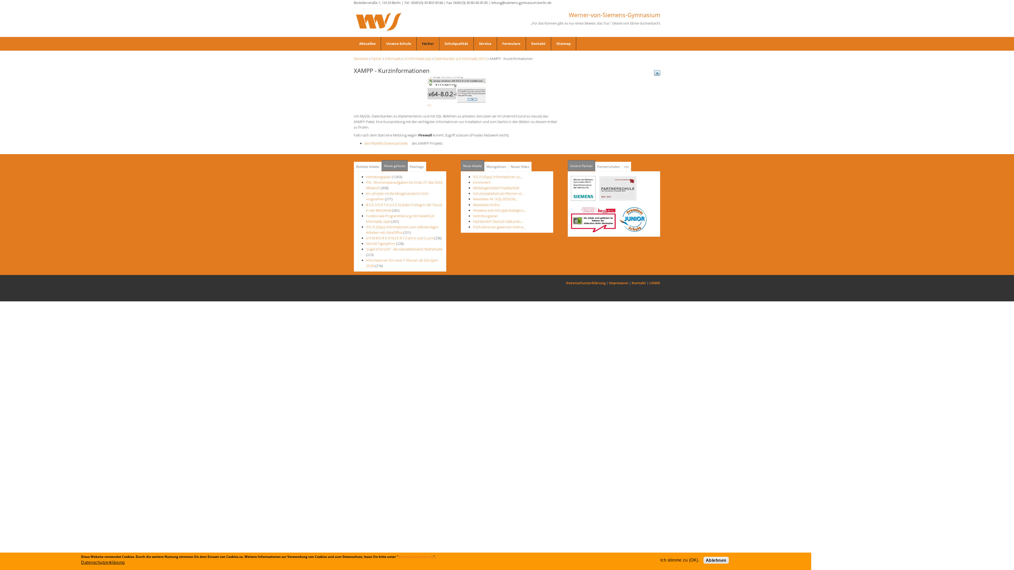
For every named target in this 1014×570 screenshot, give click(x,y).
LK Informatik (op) (417, 58)
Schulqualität (456, 43)
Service (485, 43)
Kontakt (538, 43)
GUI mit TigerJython (380, 243)
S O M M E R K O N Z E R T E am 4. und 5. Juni (399, 238)
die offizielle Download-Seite (387, 143)
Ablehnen (716, 560)
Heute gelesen (394, 166)
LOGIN (654, 283)
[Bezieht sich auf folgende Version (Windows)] (457, 80)
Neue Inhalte (472, 166)
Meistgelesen (496, 166)
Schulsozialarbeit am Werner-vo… (498, 193)
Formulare (511, 43)
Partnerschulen (608, 166)
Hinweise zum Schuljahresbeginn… (499, 210)
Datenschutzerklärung (585, 283)
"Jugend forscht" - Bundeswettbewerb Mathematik (404, 249)
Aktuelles (367, 43)
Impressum (618, 283)
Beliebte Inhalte (367, 166)
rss (626, 166)
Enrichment (482, 182)
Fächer (428, 43)
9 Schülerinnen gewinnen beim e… (499, 227)
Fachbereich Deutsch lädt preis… (498, 221)
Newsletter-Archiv (486, 204)
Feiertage (417, 166)
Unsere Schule (398, 43)
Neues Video (520, 166)
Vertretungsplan (378, 176)
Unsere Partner (582, 166)
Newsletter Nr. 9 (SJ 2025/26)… (495, 199)
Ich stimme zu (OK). (679, 560)
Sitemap (563, 43)
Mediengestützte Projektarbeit (496, 188)
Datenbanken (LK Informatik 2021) (460, 58)
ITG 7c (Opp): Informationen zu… (498, 176)
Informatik (393, 58)
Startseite (361, 58)
